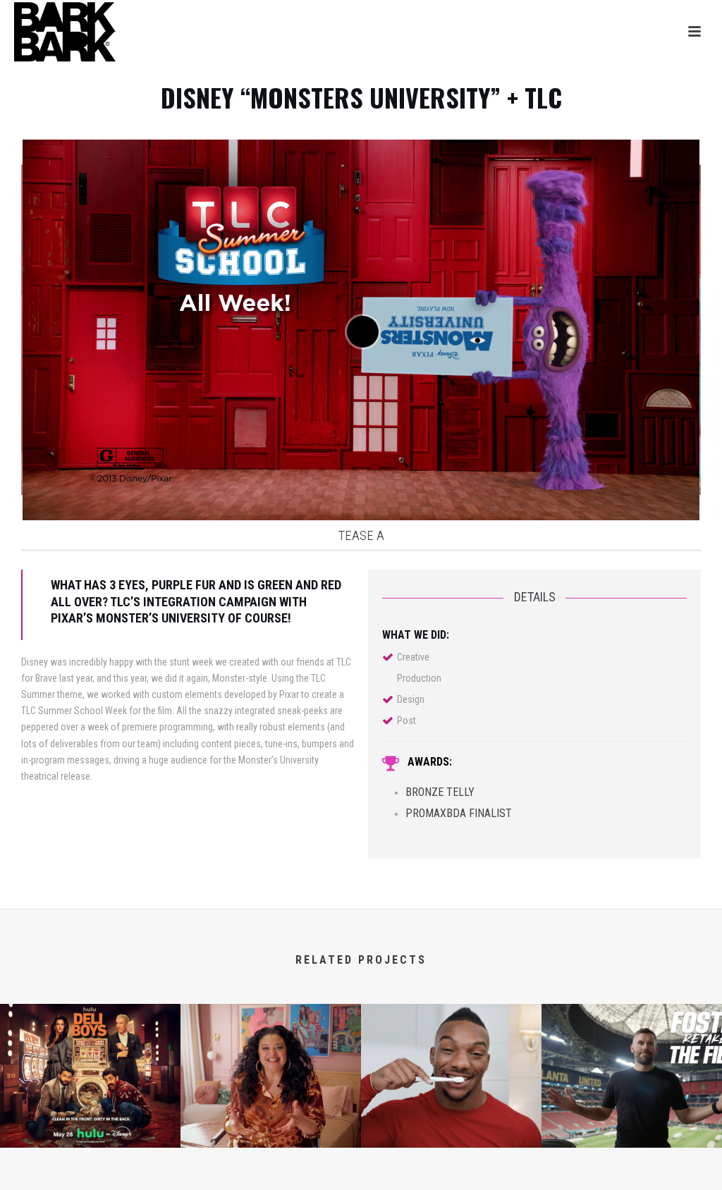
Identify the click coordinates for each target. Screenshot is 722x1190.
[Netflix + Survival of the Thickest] (270, 1059)
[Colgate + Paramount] (451, 1059)
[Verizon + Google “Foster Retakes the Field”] (632, 1059)
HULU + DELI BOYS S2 (90, 1125)
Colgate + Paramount (451, 1125)
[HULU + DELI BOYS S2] (90, 1059)
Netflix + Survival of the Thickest (271, 1125)
